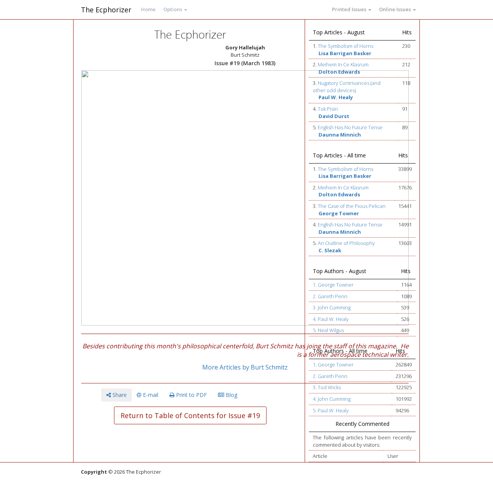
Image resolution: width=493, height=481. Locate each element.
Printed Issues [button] (349, 9)
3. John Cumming (331, 307)
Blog (230, 394)
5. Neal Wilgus (328, 330)
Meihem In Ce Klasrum (343, 64)
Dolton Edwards (339, 71)
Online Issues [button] (395, 9)
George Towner (339, 213)
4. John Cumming (331, 398)
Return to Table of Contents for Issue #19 (190, 415)
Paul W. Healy (336, 97)
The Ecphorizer (106, 9)
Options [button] (173, 9)
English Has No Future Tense (350, 127)
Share (119, 394)
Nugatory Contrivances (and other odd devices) (347, 86)
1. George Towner (333, 284)
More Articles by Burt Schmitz (245, 367)
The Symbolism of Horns (345, 45)
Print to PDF (190, 394)
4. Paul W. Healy (331, 319)
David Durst (334, 116)
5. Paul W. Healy (331, 410)
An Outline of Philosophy (346, 243)
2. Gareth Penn (330, 296)
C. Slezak (330, 250)
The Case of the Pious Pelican (352, 206)
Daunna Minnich (340, 134)
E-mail (149, 394)
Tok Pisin (328, 108)
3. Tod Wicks (327, 387)
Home (148, 9)
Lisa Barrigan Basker (345, 53)
